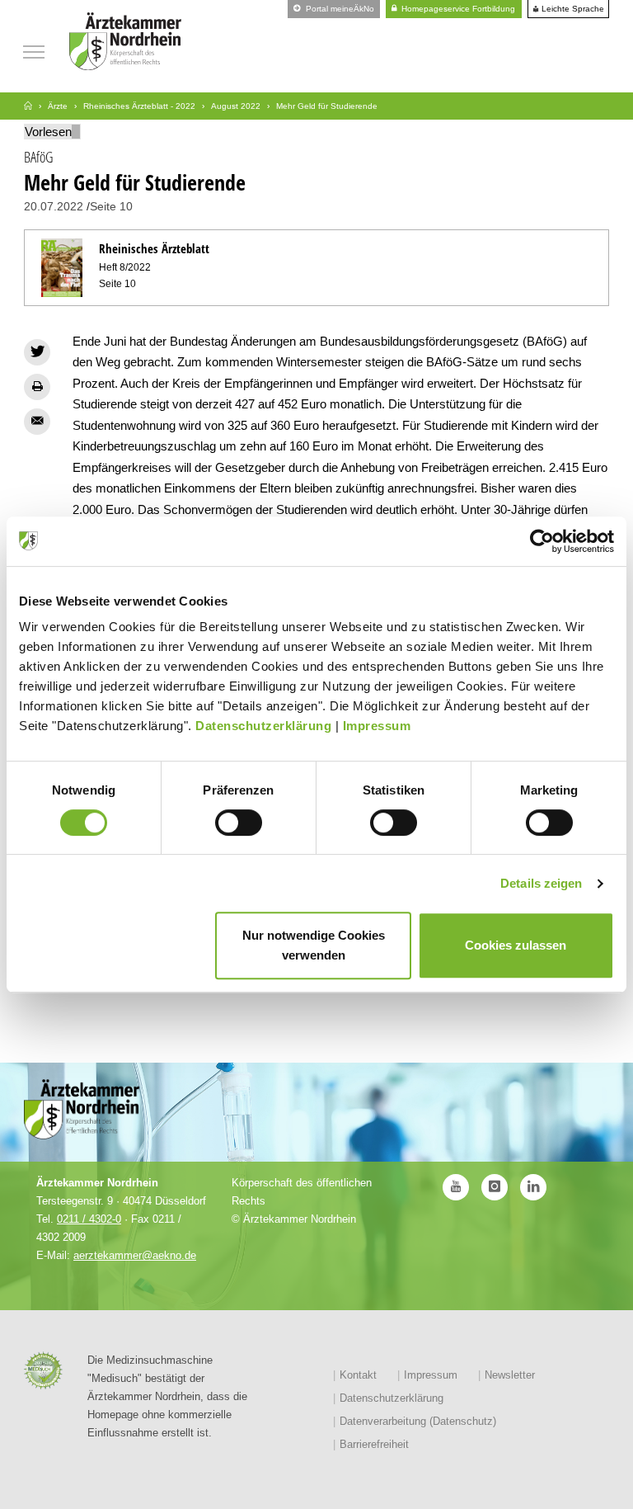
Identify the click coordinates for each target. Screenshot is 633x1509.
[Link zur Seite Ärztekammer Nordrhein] (28, 106)
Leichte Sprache (571, 9)
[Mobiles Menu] (33, 50)
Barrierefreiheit (374, 1444)
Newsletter (510, 1375)
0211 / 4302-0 (89, 1219)
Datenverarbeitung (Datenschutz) (418, 1421)
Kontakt (358, 1375)
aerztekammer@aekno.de (134, 1255)
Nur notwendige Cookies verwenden (313, 945)
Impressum (377, 726)
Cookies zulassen (515, 945)
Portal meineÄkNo (338, 8)
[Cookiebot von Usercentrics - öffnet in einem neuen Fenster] (542, 541)
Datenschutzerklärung (263, 726)
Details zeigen (541, 883)
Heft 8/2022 (125, 267)
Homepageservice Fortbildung (457, 8)
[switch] (238, 822)
